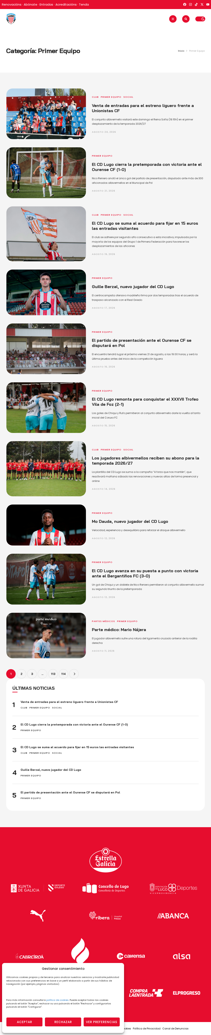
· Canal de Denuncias (175, 1028)
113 (53, 674)
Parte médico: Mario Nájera (119, 629)
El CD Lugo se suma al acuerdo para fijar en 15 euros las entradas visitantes (77, 747)
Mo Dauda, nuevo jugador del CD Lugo (130, 521)
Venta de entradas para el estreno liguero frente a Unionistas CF (69, 702)
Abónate (30, 4)
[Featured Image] (46, 113)
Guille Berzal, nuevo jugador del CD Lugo (133, 286)
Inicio (181, 50)
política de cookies (57, 1000)
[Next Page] (74, 674)
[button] (173, 19)
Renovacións (11, 4)
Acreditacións (66, 4)
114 (63, 674)
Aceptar (24, 1022)
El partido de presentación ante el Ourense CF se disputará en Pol (70, 792)
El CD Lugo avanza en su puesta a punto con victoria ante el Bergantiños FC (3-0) (145, 573)
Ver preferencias (101, 1022)
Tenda (84, 4)
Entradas (46, 4)
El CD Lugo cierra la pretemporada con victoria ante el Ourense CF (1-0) (74, 724)
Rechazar (63, 1022)
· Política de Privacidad (146, 1028)
